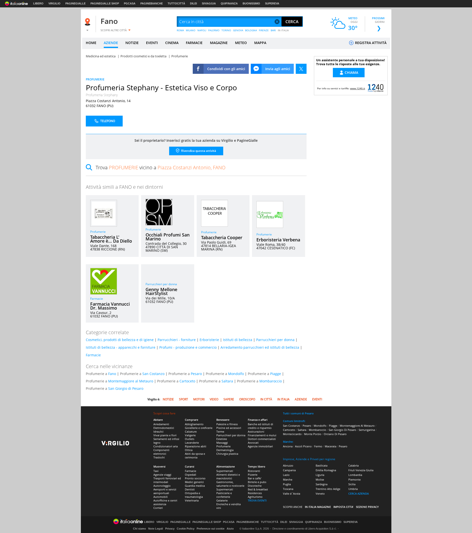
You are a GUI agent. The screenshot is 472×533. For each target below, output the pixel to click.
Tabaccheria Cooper (221, 237)
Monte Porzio (312, 434)
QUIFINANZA (229, 3)
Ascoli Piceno (303, 446)
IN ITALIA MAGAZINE (318, 507)
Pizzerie (252, 474)
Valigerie (190, 435)
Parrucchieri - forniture (177, 339)
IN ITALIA (283, 30)
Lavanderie (192, 442)
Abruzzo (288, 465)
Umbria (353, 489)
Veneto (320, 493)
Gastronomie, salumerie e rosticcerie (230, 483)
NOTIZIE (132, 42)
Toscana (288, 489)
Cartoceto (187, 381)
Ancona (288, 446)
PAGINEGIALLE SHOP (104, 3)
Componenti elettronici (161, 451)
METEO (241, 42)
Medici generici (194, 482)
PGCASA (129, 3)
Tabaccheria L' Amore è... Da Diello (111, 239)
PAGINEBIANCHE (151, 3)
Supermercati (224, 471)
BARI (273, 30)
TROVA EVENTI (257, 500)
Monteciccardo (292, 434)
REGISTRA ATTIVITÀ (370, 42)
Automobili (160, 497)
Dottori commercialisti (262, 439)
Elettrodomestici (163, 428)
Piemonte (354, 479)
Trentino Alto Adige (328, 489)
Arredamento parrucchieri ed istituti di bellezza (260, 347)
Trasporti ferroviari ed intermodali (167, 480)
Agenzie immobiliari (260, 446)
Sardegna (321, 484)
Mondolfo (236, 373)
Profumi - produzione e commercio (188, 347)
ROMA (180, 30)
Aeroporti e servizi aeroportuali (164, 491)
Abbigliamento (194, 424)
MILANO (190, 30)
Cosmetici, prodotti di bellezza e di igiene (120, 339)
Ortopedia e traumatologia (194, 495)
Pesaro (196, 373)
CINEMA (171, 42)
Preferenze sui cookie (210, 528)
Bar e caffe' (254, 478)
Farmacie (96, 299)
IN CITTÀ (266, 399)
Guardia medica (195, 485)
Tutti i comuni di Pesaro (298, 413)
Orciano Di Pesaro (335, 434)
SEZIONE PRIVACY (367, 507)
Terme (220, 431)
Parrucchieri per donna (161, 284)
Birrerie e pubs (257, 482)
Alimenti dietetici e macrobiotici (228, 476)
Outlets (189, 439)
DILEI (193, 3)
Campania (289, 470)
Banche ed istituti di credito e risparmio (260, 426)
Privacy (170, 528)
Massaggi (222, 442)
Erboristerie (209, 339)
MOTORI (199, 399)
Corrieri (158, 508)
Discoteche (255, 485)
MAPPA (260, 42)
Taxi (156, 471)
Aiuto (230, 528)
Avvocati (253, 442)
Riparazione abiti (195, 446)
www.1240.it (357, 88)
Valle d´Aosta (291, 493)
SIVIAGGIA (209, 3)
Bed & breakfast (258, 489)
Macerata (330, 446)
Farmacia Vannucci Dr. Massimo (110, 306)
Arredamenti (161, 424)
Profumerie (98, 232)
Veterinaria (192, 500)
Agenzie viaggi (162, 474)
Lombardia (355, 475)
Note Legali (155, 528)
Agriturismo (255, 497)
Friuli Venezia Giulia (360, 470)
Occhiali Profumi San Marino (168, 237)
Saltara (227, 381)
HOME (91, 42)
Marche (287, 479)
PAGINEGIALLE (75, 3)
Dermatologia (225, 450)
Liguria (320, 475)
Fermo (318, 446)
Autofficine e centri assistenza (165, 502)
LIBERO (38, 3)
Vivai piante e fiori (165, 435)
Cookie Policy (185, 528)
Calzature (191, 431)
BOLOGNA (251, 30)
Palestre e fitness (227, 424)
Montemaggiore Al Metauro (357, 425)
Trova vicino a (160, 167)
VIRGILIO (54, 3)
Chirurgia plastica (227, 453)
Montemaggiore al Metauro (130, 381)
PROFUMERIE (95, 79)
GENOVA (238, 30)
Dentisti (190, 489)
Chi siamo (139, 528)
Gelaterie (222, 500)
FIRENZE (264, 30)
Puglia (287, 484)
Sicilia (351, 484)
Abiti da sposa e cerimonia (195, 455)
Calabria (353, 465)
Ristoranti (254, 471)
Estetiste (221, 439)
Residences (255, 493)
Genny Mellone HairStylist (161, 291)
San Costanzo (153, 373)
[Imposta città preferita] (88, 22)
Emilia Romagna (326, 470)
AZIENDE (111, 42)
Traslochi (159, 457)
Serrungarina (367, 430)
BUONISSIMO (251, 3)
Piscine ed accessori (228, 428)
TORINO (226, 30)
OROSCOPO (247, 399)
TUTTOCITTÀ (176, 3)
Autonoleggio (162, 485)
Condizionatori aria (165, 446)
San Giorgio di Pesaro (125, 388)
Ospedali (190, 474)
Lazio (286, 475)
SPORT (183, 399)
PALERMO (214, 30)
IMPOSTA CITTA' (343, 507)
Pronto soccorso (195, 478)
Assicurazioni (256, 431)
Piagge (275, 373)
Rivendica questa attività (198, 151)
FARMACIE (194, 42)
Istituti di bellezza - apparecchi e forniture (120, 347)
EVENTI (152, 42)
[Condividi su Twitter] (301, 69)
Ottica (188, 450)
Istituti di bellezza (237, 339)
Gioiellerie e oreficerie (198, 428)
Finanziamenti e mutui (262, 435)
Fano (109, 21)
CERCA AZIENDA (358, 493)
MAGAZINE (219, 42)
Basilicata (321, 465)
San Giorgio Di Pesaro (342, 430)
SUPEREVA (272, 3)
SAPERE (228, 399)
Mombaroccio (270, 381)
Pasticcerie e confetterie (224, 495)
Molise (320, 479)
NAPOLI (201, 30)
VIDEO (214, 399)
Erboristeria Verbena (278, 240)
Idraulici (158, 431)
